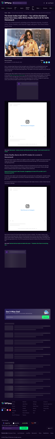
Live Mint (28, 433)
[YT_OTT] (10, 410)
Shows (13, 408)
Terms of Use (46, 406)
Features (24, 415)
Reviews (24, 406)
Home (13, 404)
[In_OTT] (7, 410)
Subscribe (45, 317)
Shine (40, 433)
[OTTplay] (6, 3)
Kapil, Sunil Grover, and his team (17, 75)
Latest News (25, 404)
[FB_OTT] (2, 410)
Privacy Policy (46, 408)
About (34, 410)
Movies (13, 406)
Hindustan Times (12, 433)
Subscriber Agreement (47, 404)
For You (13, 401)
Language (14, 410)
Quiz (34, 412)
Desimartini (34, 433)
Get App (34, 408)
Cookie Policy (35, 406)
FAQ (44, 410)
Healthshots (46, 433)
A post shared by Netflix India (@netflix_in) (27, 144)
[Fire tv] (34, 423)
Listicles (24, 408)
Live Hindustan (20, 433)
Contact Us (45, 401)
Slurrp (52, 433)
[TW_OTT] (5, 410)
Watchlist (24, 401)
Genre (13, 412)
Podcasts (35, 401)
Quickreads (25, 410)
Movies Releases (26, 412)
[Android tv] (25, 423)
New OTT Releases (16, 415)
